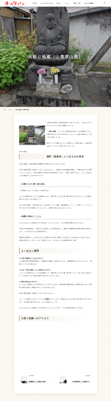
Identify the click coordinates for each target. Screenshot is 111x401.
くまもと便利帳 (88, 3)
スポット (58, 3)
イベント (67, 3)
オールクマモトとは (47, 3)
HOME (35, 3)
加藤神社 (84, 122)
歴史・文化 (77, 3)
